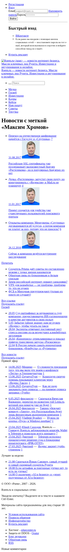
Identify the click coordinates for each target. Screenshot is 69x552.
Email (11, 10)
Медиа (12, 89)
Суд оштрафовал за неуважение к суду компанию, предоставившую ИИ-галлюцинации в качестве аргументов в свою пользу (37, 316)
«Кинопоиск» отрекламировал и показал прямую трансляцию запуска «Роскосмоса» (36, 340)
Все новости (8, 354)
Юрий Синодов (31, 427)
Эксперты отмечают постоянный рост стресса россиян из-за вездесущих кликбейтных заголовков (37, 332)
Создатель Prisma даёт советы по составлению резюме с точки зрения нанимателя (36, 270)
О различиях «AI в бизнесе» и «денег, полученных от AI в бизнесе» (34, 476)
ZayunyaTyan (30, 376)
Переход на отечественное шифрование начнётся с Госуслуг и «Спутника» (32, 137)
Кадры (12, 98)
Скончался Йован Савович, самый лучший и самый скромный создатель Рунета (37, 463)
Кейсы (12, 102)
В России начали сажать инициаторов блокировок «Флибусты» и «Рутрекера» (35, 347)
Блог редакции (17, 536)
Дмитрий (27, 436)
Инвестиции (16, 95)
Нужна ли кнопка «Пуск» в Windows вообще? (33, 419)
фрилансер (27, 398)
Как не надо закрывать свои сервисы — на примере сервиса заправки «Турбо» (37, 389)
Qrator (35, 533)
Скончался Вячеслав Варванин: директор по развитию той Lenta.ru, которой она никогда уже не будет (36, 402)
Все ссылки (8, 300)
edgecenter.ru (28, 530)
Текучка (13, 111)
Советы (13, 108)
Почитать (7, 262)
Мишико (27, 366)
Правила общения (19, 517)
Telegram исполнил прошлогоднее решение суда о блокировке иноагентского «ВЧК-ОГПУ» (34, 440)
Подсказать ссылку (12, 303)
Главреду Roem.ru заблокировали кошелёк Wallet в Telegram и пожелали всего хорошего (37, 432)
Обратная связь (17, 539)
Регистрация (16, 4)
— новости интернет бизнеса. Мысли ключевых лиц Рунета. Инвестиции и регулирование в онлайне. (33, 73)
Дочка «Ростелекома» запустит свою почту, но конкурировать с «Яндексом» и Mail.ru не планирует (36, 182)
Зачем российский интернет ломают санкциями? (37, 281)
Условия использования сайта (26, 514)
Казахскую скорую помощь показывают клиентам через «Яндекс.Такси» (36, 379)
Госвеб (12, 92)
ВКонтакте (22, 35)
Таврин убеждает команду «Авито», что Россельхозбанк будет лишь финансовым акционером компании (35, 411)
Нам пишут (15, 105)
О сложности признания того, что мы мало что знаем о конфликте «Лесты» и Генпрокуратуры (37, 370)
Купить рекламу (18, 54)
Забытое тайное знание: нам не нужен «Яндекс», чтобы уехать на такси (34, 324)
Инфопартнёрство (19, 520)
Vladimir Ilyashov (32, 417)
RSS (11, 542)
